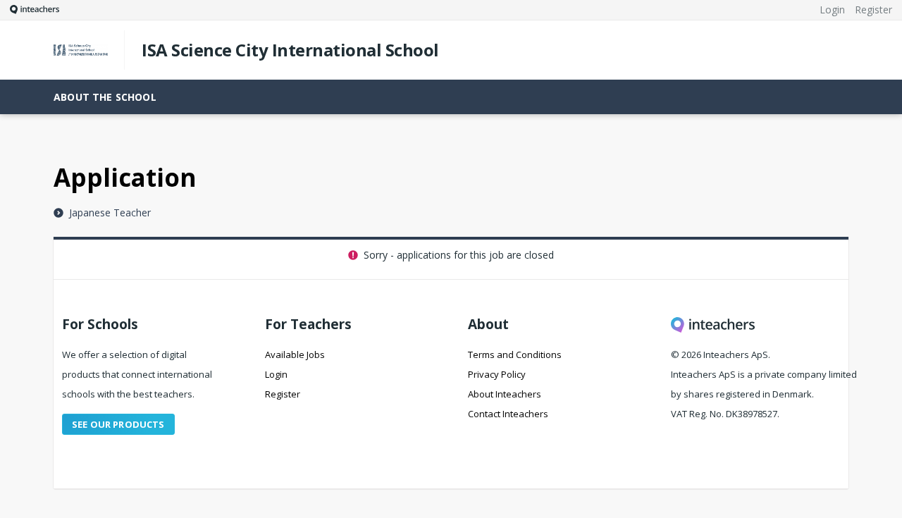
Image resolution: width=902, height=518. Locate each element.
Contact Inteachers (508, 413)
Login (276, 374)
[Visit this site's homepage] (29, 10)
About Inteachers (504, 394)
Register (282, 394)
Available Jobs (295, 354)
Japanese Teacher (108, 212)
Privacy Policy (497, 374)
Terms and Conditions (515, 354)
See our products (118, 424)
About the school (105, 97)
